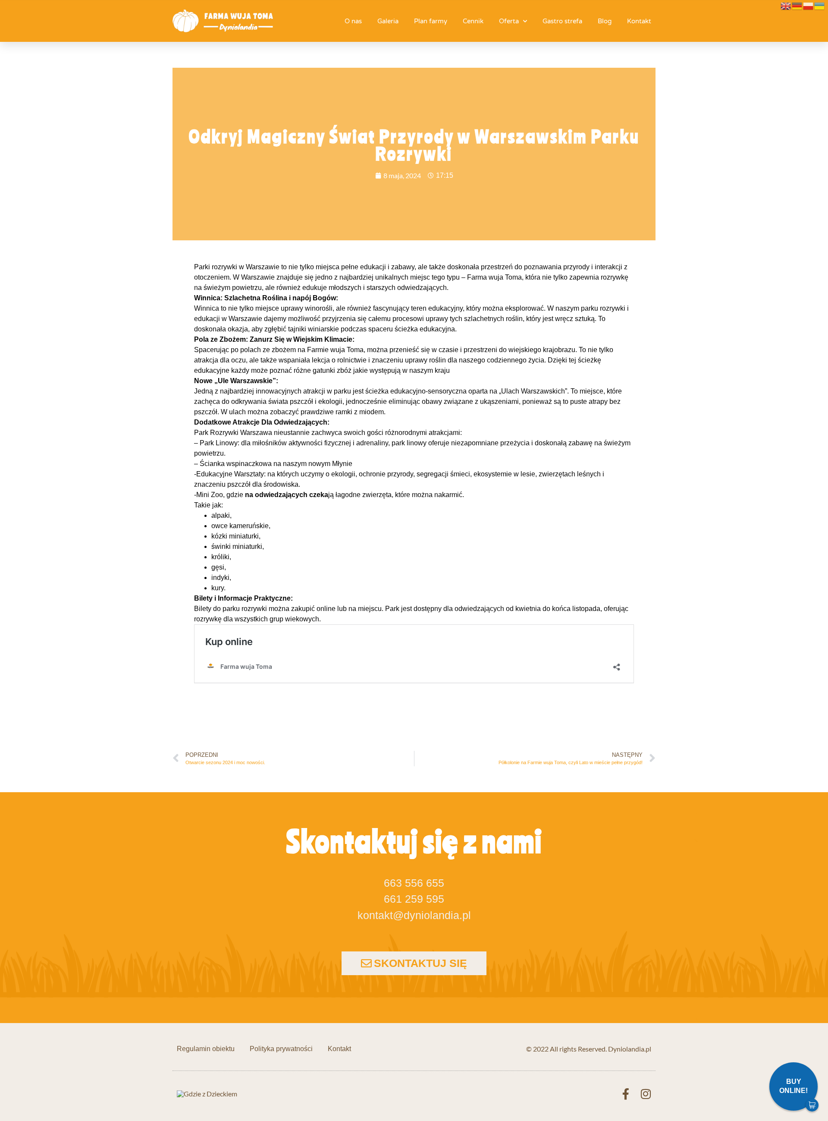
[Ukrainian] (819, 5)
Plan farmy (430, 21)
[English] (786, 5)
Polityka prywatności (281, 1048)
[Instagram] (645, 1093)
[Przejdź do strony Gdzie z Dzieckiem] (207, 1094)
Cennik (473, 21)
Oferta (509, 21)
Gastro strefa (562, 21)
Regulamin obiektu (206, 1048)
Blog (605, 21)
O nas (353, 21)
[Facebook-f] (625, 1093)
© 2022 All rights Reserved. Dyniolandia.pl (588, 1049)
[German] (797, 5)
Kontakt (639, 21)
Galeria (387, 21)
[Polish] (808, 5)
